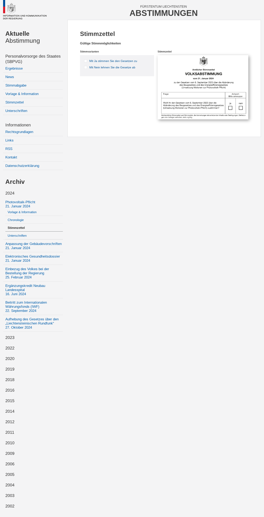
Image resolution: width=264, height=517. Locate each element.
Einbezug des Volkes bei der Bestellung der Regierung (27, 273)
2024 (9, 193)
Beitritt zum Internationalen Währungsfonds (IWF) (26, 307)
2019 (9, 369)
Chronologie (16, 220)
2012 (9, 422)
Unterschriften (16, 111)
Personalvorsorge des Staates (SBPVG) (33, 59)
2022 (9, 348)
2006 (9, 464)
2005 (9, 474)
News (9, 77)
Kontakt (11, 157)
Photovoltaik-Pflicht (20, 204)
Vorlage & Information (22, 94)
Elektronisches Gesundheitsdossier (32, 258)
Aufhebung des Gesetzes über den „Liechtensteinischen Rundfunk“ (32, 323)
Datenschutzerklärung (22, 166)
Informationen (18, 125)
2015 (9, 400)
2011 (9, 432)
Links (9, 140)
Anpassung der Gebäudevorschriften (33, 246)
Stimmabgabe (15, 85)
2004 (9, 485)
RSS (8, 149)
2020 (9, 358)
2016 (9, 390)
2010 (9, 443)
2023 (9, 337)
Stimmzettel (14, 102)
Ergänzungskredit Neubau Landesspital (25, 290)
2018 (9, 379)
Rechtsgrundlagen (19, 132)
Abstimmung (22, 37)
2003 (9, 495)
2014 (9, 411)
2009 (9, 453)
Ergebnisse (14, 68)
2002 (9, 506)
